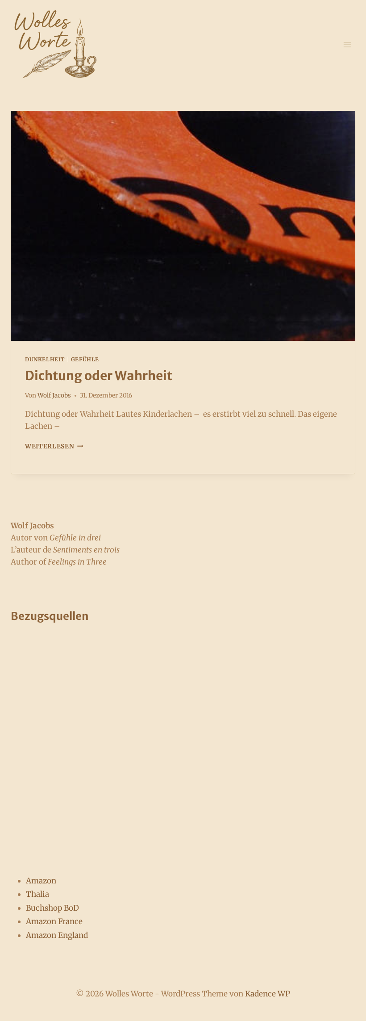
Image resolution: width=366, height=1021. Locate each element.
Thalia (37, 894)
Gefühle (85, 359)
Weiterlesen (54, 446)
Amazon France (54, 921)
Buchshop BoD (52, 908)
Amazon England (57, 935)
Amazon (41, 881)
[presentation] (183, 226)
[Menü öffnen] (347, 44)
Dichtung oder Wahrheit (98, 376)
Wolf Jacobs (54, 395)
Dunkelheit (45, 359)
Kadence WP (267, 994)
